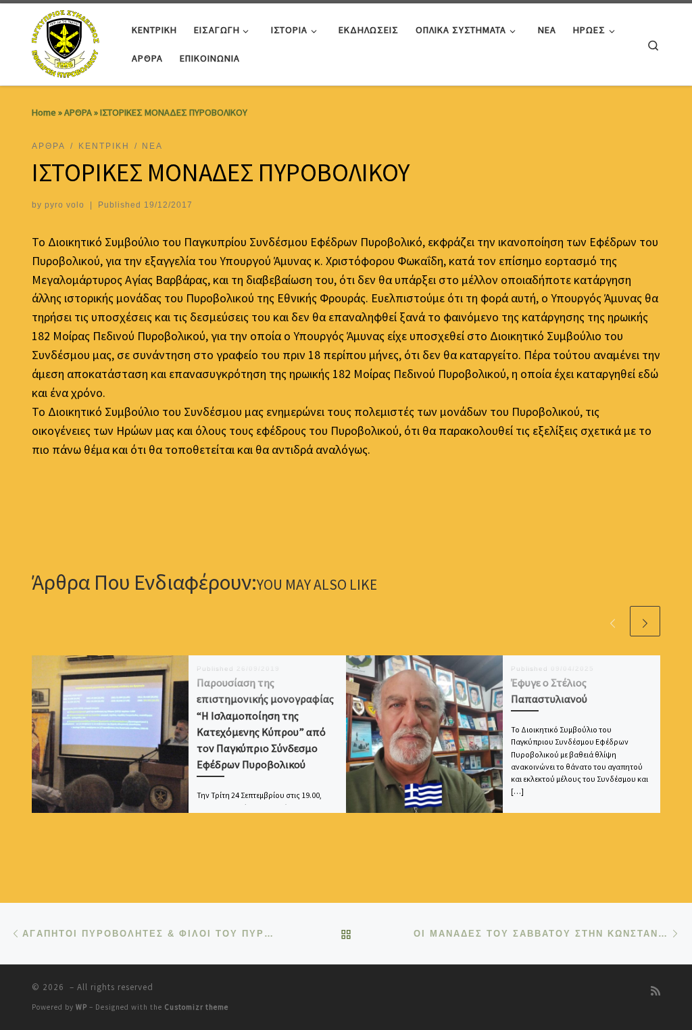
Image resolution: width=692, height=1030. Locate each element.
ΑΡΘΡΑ (78, 112)
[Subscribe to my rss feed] (655, 991)
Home (44, 112)
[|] (67, 41)
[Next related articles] (645, 621)
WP (81, 1007)
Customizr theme (196, 1007)
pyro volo (64, 205)
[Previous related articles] (612, 621)
